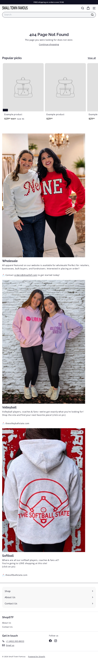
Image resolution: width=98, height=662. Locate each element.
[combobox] (49, 15)
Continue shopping (49, 44)
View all (92, 58)
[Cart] (88, 8)
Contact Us (7, 627)
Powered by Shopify (36, 656)
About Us (6, 622)
